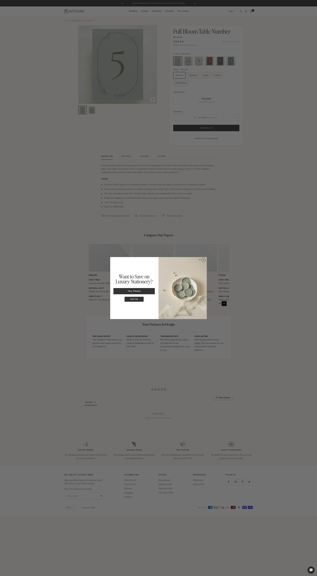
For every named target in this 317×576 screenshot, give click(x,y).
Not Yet (134, 299)
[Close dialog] (203, 260)
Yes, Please (134, 291)
